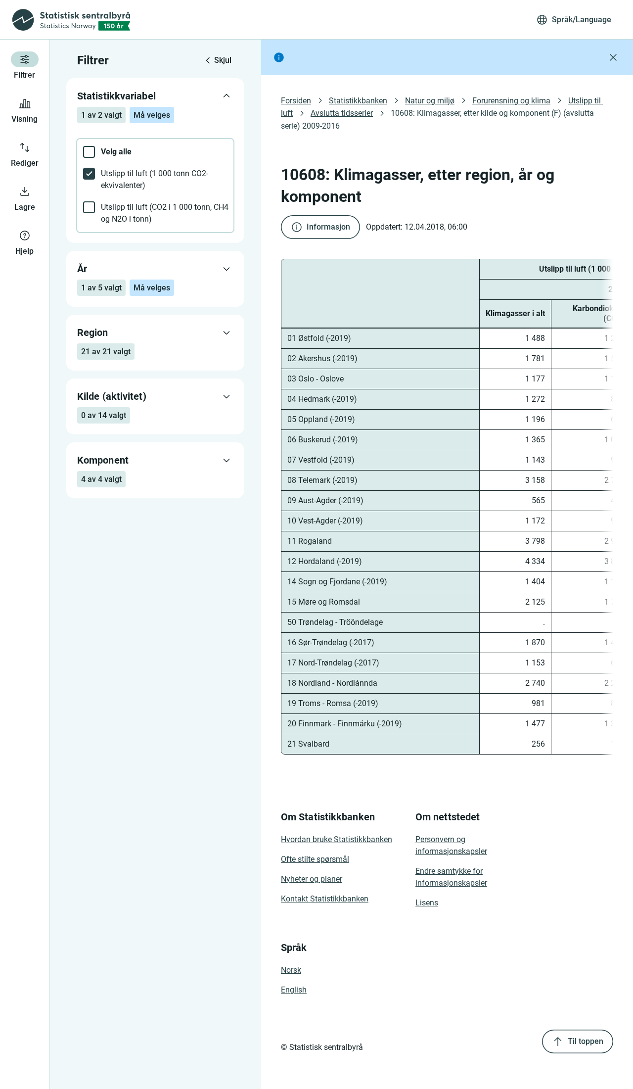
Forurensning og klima (511, 100)
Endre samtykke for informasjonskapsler (451, 877)
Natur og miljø (429, 100)
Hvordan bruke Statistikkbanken (336, 839)
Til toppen (585, 1041)
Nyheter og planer (311, 879)
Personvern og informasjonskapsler (451, 845)
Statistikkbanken (358, 100)
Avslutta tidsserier (342, 113)
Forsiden (296, 100)
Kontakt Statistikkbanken (324, 898)
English (294, 989)
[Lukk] (613, 57)
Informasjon (328, 227)
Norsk (291, 970)
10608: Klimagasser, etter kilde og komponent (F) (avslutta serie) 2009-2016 (438, 119)
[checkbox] (155, 152)
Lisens (426, 902)
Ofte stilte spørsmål (315, 859)
